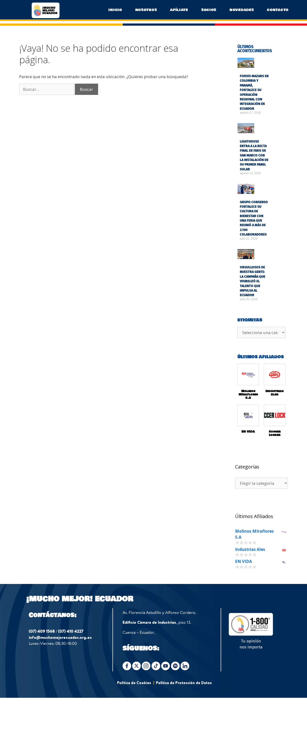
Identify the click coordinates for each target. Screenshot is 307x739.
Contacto (278, 9)
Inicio (115, 9)
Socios (208, 9)
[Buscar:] (47, 89)
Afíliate (179, 9)
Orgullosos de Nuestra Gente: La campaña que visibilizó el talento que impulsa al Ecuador (252, 281)
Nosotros (146, 9)
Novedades (242, 9)
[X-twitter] (136, 666)
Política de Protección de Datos (184, 682)
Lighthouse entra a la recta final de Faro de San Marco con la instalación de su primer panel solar (254, 155)
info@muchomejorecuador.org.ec (60, 637)
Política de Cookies (134, 682)
